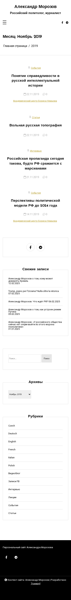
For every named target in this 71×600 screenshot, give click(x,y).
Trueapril (35, 583)
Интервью (36, 150)
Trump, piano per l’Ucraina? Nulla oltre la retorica (33, 291)
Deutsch (12, 433)
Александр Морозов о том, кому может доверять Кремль (30, 280)
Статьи (36, 117)
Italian (11, 458)
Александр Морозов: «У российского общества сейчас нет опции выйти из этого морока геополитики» (35, 324)
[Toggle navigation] (4, 23)
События (36, 68)
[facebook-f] (62, 22)
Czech (11, 426)
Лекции (12, 497)
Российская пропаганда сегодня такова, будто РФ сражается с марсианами (35, 163)
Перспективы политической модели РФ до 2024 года (35, 203)
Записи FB (13, 481)
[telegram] (67, 22)
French (11, 449)
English (12, 441)
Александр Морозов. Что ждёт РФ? (28, 301)
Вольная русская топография (35, 125)
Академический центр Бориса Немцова (35, 100)
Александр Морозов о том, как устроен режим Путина (34, 310)
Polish (11, 466)
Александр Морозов (35, 7)
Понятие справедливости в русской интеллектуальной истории (35, 81)
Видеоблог (14, 473)
